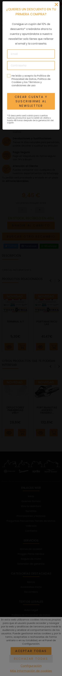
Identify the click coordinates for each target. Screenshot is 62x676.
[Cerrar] (56, 4)
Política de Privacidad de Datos (31, 77)
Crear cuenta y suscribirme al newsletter (31, 101)
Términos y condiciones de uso (27, 83)
